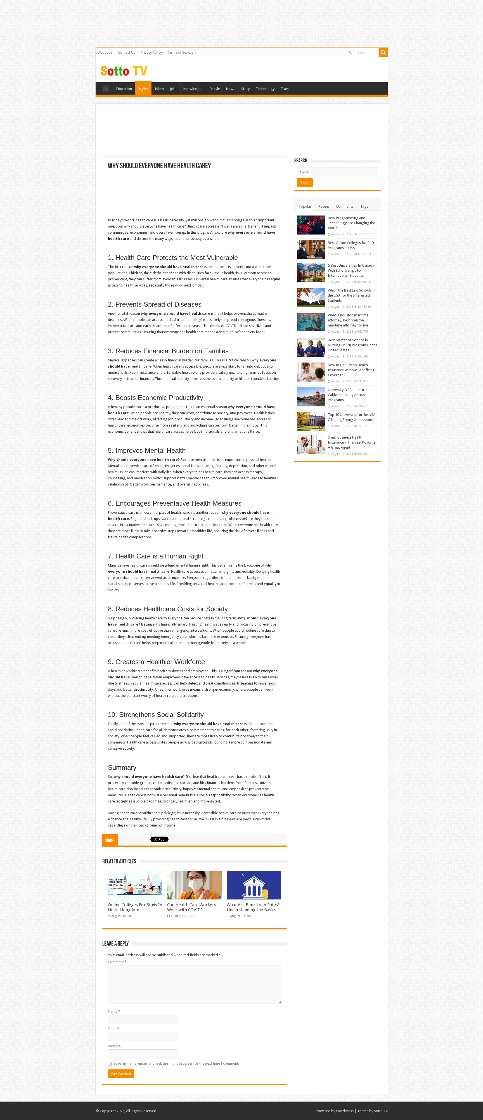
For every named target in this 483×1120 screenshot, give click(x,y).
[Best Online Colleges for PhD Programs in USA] (311, 249)
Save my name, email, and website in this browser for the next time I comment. (176, 1063)
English (143, 89)
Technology (265, 89)
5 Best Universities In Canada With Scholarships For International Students (351, 270)
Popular (305, 206)
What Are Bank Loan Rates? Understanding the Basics (253, 907)
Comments (344, 206)
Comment (117, 962)
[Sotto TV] (124, 69)
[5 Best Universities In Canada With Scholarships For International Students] (311, 272)
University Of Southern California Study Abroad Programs (347, 395)
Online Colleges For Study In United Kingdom (135, 907)
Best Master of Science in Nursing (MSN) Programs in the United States (352, 345)
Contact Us (126, 53)
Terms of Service (180, 53)
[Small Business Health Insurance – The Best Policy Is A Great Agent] (311, 444)
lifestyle (214, 89)
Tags (364, 206)
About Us (105, 53)
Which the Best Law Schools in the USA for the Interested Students (351, 295)
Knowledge (192, 89)
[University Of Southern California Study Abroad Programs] (311, 396)
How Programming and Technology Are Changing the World (351, 223)
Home (105, 88)
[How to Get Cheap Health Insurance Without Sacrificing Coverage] (311, 372)
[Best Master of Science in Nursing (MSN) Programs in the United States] (311, 347)
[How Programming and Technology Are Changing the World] (311, 225)
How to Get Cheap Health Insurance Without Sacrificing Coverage (351, 370)
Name (114, 1011)
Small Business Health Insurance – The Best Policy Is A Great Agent (351, 442)
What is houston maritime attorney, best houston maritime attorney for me (348, 320)
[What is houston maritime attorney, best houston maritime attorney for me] (311, 322)
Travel (285, 89)
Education (124, 89)
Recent (323, 206)
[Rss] (350, 52)
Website (114, 1046)
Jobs (173, 89)
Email (113, 1029)
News (230, 89)
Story (245, 89)
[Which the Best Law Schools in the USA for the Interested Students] (311, 297)
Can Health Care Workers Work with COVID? (191, 907)
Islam (159, 89)
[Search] (383, 52)
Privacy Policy (151, 53)
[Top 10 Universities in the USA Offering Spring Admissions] (311, 421)
